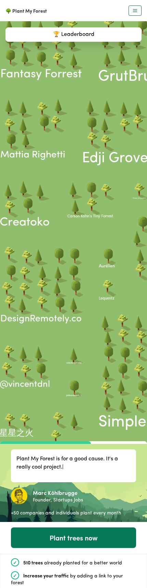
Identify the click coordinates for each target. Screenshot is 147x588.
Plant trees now (73, 537)
